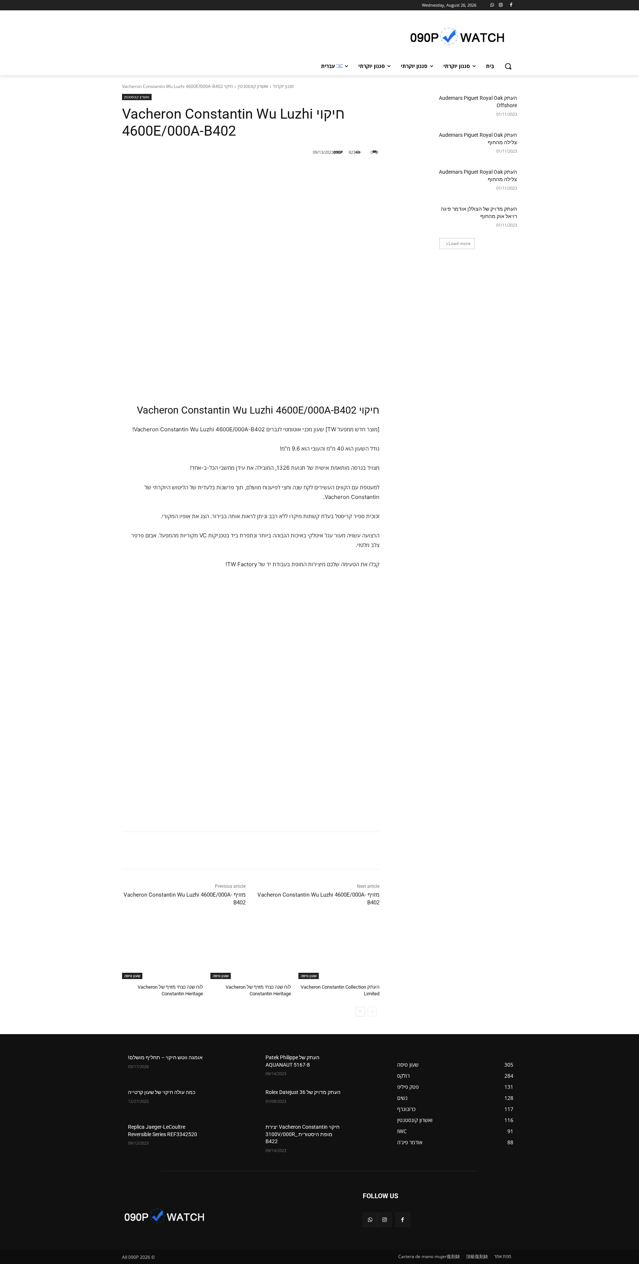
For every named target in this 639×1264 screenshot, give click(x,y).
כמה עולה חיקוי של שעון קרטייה (161, 1092)
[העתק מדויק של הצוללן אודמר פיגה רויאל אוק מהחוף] (415, 218)
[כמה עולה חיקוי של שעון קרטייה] (224, 1101)
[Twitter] (293, 171)
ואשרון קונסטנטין (253, 86)
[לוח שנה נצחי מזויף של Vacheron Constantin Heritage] (250, 950)
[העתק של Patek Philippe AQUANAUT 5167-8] (361, 1066)
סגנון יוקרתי (283, 86)
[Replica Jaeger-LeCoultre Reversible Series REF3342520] (224, 1136)
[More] (259, 171)
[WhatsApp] (492, 5)
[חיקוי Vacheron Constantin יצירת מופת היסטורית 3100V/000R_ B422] (361, 1136)
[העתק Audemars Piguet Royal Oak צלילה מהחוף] (415, 144)
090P (338, 152)
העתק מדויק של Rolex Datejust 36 (303, 1092)
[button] (508, 66)
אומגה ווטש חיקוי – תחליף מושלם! (165, 1057)
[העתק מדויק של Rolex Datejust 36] (361, 1101)
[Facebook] (511, 5)
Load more (460, 243)
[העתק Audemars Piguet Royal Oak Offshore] (415, 107)
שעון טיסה (309, 975)
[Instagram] (500, 5)
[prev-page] (372, 1011)
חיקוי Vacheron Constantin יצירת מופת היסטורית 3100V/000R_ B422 (302, 1134)
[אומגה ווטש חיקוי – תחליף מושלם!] (224, 1066)
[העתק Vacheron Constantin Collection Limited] (338, 950)
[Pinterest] (276, 171)
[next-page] (360, 1011)
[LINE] (327, 171)
